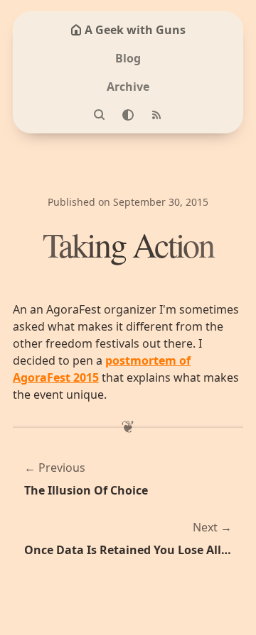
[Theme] (128, 115)
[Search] (99, 115)
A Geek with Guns (135, 30)
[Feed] (156, 115)
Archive (128, 86)
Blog (128, 58)
